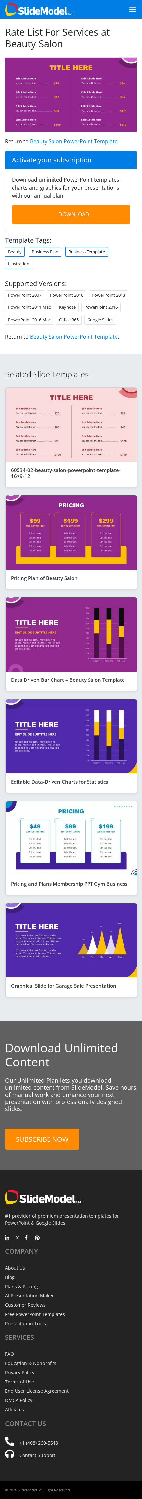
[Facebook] (27, 1238)
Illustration (18, 264)
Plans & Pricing (21, 1286)
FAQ (9, 1354)
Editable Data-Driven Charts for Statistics (59, 781)
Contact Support (37, 1455)
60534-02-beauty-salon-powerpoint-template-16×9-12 (66, 473)
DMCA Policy (18, 1400)
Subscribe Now (42, 1139)
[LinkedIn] (7, 1238)
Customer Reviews (25, 1305)
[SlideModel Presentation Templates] (39, 9)
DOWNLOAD (73, 214)
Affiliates (14, 1409)
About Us (15, 1268)
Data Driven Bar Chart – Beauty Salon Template (68, 680)
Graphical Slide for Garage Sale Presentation (63, 985)
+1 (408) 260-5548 (38, 1443)
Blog (10, 1277)
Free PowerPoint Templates (35, 1314)
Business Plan (45, 252)
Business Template (86, 252)
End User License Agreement (37, 1391)
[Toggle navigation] (130, 9)
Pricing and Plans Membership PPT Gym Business (69, 883)
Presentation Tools (25, 1323)
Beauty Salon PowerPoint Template (74, 141)
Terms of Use (19, 1382)
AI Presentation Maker (29, 1295)
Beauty (15, 252)
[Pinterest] (37, 1238)
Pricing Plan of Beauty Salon (44, 578)
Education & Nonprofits (30, 1363)
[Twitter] (17, 1238)
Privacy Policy (19, 1372)
